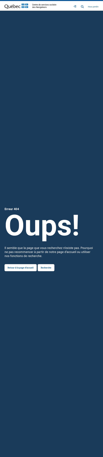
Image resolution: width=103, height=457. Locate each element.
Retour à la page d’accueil (21, 267)
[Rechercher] (82, 6)
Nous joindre (93, 6)
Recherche (46, 267)
